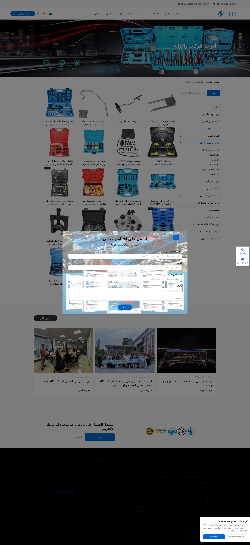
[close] (176, 237)
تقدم (125, 307)
